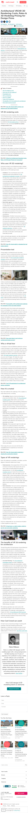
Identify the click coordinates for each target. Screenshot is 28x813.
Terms (8, 805)
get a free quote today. (22, 630)
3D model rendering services (10, 355)
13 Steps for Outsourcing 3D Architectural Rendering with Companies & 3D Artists (21, 754)
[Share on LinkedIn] (7, 22)
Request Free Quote (14, 688)
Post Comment (4, 714)
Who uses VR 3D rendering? (10, 92)
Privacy (4, 805)
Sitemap (13, 805)
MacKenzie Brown (19, 736)
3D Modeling (18, 5)
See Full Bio (19, 673)
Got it (3, 809)
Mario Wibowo (19, 25)
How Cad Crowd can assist (9, 102)
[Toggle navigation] (3, 2)
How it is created (7, 97)
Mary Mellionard (19, 759)
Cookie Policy (17, 810)
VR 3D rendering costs (8, 90)
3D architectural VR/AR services (18, 612)
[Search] (17, 2)
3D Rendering (11, 24)
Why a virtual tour (7, 95)
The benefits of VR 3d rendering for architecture (14, 101)
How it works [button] (4, 771)
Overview (4, 5)
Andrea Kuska (4, 736)
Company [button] (3, 778)
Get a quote (21, 793)
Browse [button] (3, 775)
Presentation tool (7, 94)
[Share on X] (4, 22)
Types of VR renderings (8, 99)
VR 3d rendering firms (13, 122)
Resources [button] (3, 782)
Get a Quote (23, 2)
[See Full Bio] (23, 674)
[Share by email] (9, 22)
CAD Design (11, 5)
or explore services (21, 797)
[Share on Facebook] (2, 22)
